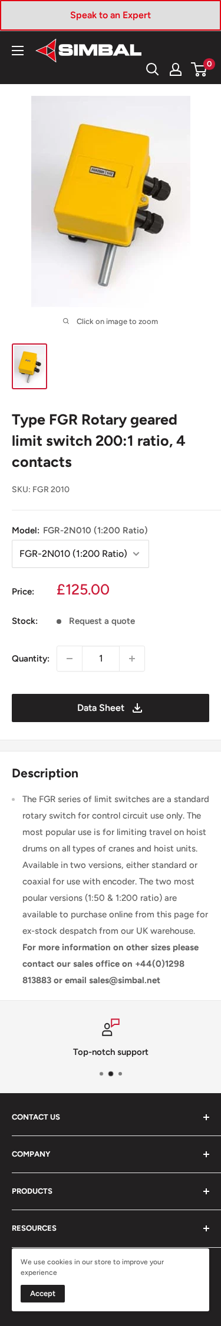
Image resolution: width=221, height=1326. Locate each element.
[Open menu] (18, 50)
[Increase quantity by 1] (132, 658)
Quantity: (31, 658)
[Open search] (152, 69)
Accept (42, 1293)
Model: (80, 530)
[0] (199, 69)
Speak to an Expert (110, 15)
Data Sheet (100, 707)
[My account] (176, 69)
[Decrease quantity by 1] (69, 658)
